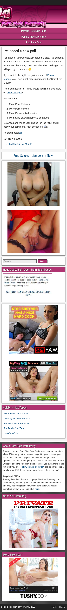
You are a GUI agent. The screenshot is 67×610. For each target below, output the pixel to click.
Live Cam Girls (11, 433)
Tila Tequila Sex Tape (14, 428)
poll (20, 132)
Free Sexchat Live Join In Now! (33, 156)
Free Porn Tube (33, 42)
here (37, 489)
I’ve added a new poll (19, 51)
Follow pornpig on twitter (32, 467)
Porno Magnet (14, 92)
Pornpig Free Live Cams (33, 36)
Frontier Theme (58, 607)
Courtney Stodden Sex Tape (17, 418)
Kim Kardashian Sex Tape (16, 413)
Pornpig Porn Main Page (33, 30)
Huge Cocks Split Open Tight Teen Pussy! (27, 269)
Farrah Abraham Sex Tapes (16, 423)
